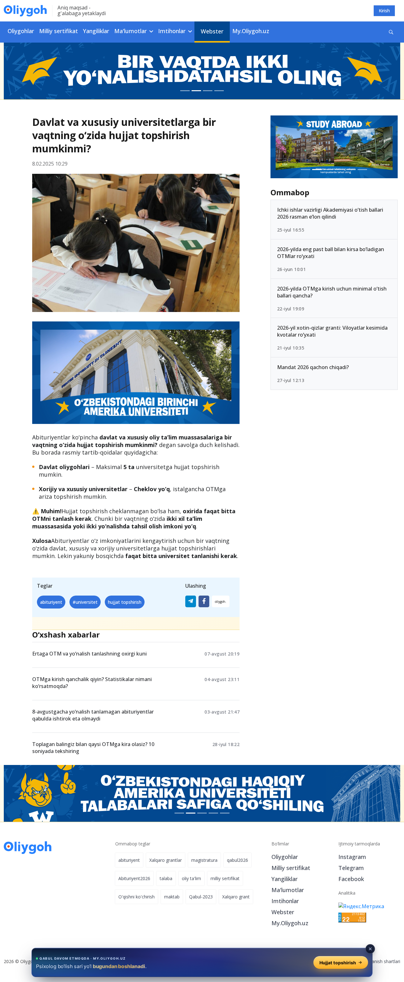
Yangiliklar (96, 31)
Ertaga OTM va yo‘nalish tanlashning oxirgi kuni (89, 653)
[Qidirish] (391, 32)
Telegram (351, 868)
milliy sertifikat (225, 878)
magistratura (204, 860)
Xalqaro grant (236, 897)
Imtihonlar (285, 901)
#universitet (85, 602)
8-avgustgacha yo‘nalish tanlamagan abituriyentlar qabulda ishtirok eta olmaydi (93, 715)
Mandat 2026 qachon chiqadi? (313, 367)
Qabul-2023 (201, 897)
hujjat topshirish (124, 602)
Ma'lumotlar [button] (131, 31)
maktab (172, 897)
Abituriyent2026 (134, 878)
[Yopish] (370, 949)
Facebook (351, 879)
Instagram (352, 857)
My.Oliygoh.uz (250, 31)
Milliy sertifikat (58, 31)
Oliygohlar (21, 31)
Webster (212, 31)
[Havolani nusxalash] (220, 601)
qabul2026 (237, 860)
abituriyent (51, 602)
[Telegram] (190, 601)
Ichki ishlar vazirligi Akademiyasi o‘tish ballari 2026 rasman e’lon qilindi (330, 213)
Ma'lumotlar (287, 890)
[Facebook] (204, 601)
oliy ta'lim (191, 878)
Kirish (384, 11)
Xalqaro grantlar (165, 860)
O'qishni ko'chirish (136, 897)
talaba (166, 878)
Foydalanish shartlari (379, 961)
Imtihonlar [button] (172, 31)
